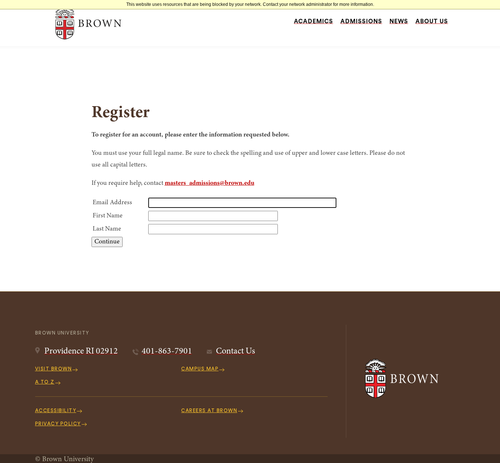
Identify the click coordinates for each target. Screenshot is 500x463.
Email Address (112, 202)
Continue (107, 242)
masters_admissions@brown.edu (209, 183)
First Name (108, 216)
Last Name (107, 229)
